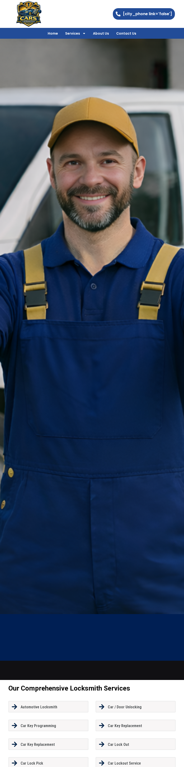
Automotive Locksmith (39, 707)
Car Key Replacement (125, 725)
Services (72, 33)
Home (53, 33)
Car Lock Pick (32, 763)
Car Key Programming (38, 725)
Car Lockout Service (124, 763)
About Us (101, 33)
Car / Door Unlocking (125, 707)
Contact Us (126, 33)
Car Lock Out (118, 744)
